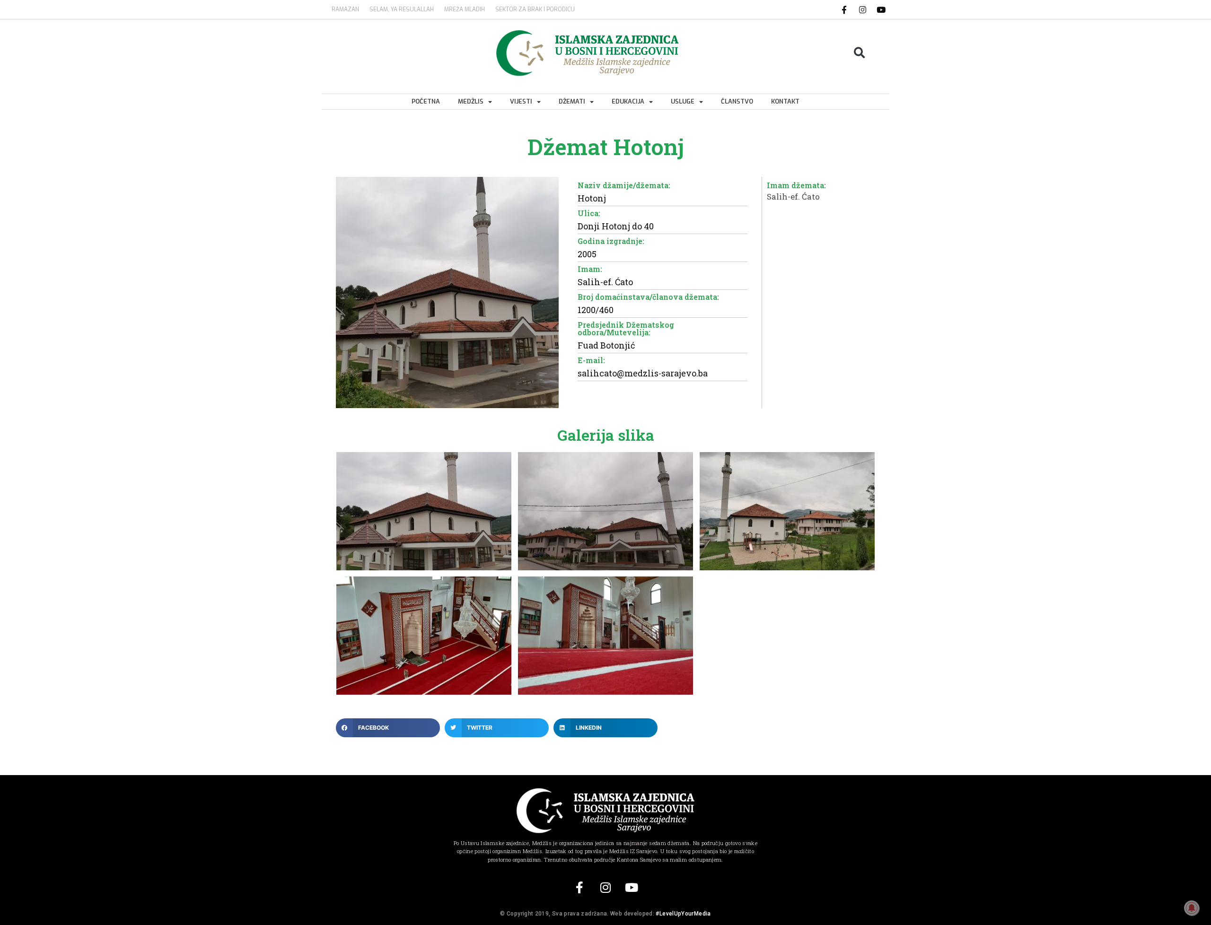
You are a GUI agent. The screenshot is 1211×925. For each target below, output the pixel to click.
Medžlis (470, 101)
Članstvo (737, 101)
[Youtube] (881, 9)
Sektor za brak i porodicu (535, 9)
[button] (860, 53)
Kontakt (785, 101)
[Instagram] (863, 9)
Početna (426, 101)
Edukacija (628, 101)
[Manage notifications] (1191, 908)
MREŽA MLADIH (464, 9)
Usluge (682, 101)
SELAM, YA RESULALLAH (401, 9)
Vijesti (521, 101)
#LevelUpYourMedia (683, 913)
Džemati (572, 101)
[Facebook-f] (844, 9)
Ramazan (345, 9)
